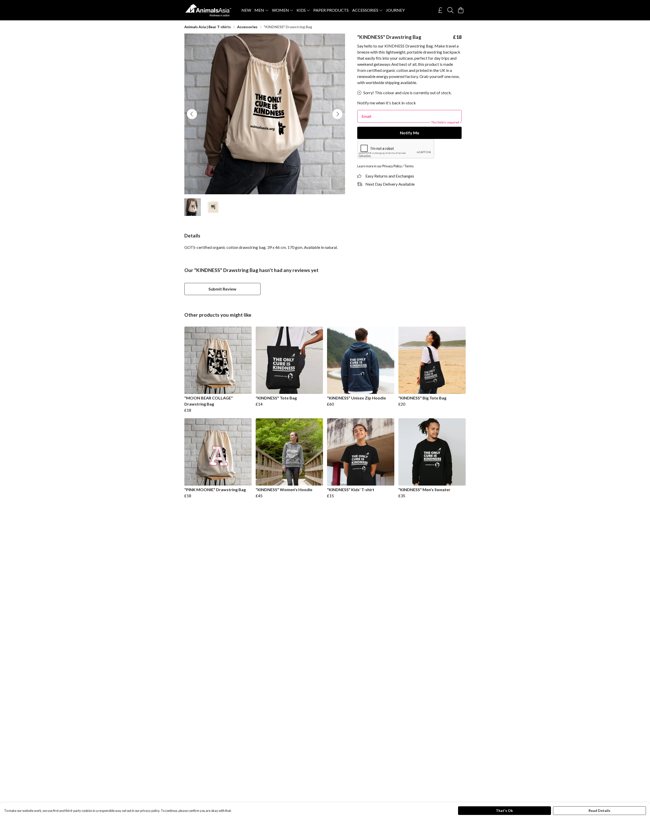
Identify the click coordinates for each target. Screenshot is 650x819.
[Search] (450, 10)
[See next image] (337, 114)
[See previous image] (192, 114)
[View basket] (461, 10)
